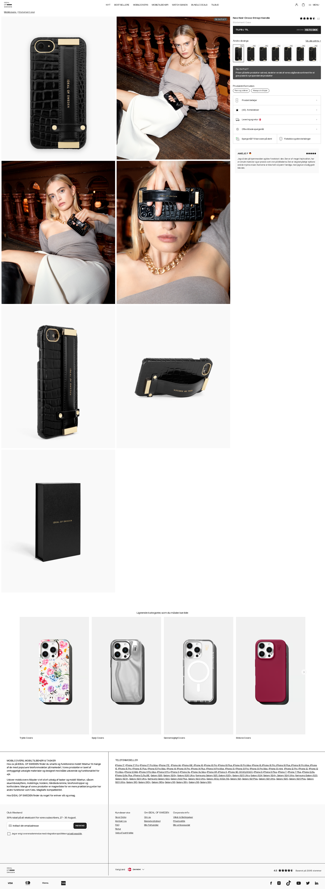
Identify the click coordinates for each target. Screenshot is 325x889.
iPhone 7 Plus (294, 772)
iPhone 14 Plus (198, 769)
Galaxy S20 (282, 779)
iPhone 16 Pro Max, (242, 765)
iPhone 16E (187, 765)
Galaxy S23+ (121, 779)
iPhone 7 (282, 772)
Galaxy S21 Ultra (267, 779)
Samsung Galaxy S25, (207, 775)
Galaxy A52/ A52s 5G (218, 779)
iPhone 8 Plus (270, 772)
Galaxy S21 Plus (250, 779)
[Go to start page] (8, 4)
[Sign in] (296, 4)
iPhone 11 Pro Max (147, 772)
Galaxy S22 (164, 779)
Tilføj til (277, 30)
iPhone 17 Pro (132, 765)
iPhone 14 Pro (183, 769)
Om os (147, 817)
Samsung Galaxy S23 (306, 775)
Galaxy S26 (156, 775)
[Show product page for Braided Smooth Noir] (250, 53)
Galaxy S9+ (182, 782)
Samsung (153, 779)
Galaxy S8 (194, 782)
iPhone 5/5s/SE (141, 775)
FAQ (117, 825)
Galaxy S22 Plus (179, 779)
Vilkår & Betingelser (183, 817)
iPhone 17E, (164, 765)
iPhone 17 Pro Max (149, 765)
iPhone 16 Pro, (211, 765)
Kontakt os (121, 821)
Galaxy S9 (170, 782)
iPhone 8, (258, 772)
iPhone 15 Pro (125, 769)
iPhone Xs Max (198, 772)
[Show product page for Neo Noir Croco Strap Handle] (238, 53)
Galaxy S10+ (144, 782)
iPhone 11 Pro (163, 772)
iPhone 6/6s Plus (123, 775)
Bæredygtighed (152, 821)
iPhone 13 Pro (242, 769)
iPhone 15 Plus (140, 769)
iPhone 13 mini (276, 769)
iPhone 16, (198, 765)
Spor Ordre (120, 817)
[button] (296, 870)
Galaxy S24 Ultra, (285, 775)
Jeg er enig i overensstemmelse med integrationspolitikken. (47, 833)
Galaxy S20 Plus (297, 779)
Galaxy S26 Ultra (185, 775)
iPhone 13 (230, 769)
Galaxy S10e (158, 782)
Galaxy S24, (257, 775)
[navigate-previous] (304, 672)
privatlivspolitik (74, 833)
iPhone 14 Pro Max (215, 769)
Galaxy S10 (131, 782)
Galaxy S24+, (270, 775)
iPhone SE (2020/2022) (240, 772)
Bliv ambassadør (181, 825)
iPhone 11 (175, 772)
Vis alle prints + (313, 41)
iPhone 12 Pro (290, 769)
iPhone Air (175, 765)
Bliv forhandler (151, 825)
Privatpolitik (179, 821)
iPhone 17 (120, 765)
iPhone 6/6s (308, 772)
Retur (118, 829)
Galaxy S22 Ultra (196, 779)
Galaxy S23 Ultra (138, 779)
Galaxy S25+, (225, 775)
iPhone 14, (171, 769)
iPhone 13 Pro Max (259, 769)
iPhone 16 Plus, (225, 765)
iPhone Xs (185, 772)
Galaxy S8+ (206, 782)
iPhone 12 (303, 769)
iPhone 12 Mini (131, 772)
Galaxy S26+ (169, 775)
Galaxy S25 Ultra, (241, 775)
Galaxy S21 (235, 779)
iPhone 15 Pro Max (157, 769)
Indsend (80, 826)
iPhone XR (212, 772)
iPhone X (222, 772)
